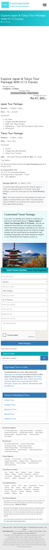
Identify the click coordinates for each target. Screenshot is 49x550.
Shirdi (31, 476)
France (41, 485)
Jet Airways (38, 430)
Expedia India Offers (11, 461)
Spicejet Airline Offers (26, 432)
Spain (25, 485)
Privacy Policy (38, 531)
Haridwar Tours (9, 405)
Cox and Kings (16, 459)
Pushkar (37, 472)
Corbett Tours (9, 400)
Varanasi (23, 472)
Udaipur (7, 474)
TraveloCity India (33, 463)
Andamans (22, 478)
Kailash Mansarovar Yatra (18, 379)
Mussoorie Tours (10, 409)
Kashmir (7, 478)
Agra (17, 472)
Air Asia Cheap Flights (27, 444)
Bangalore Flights (21, 434)
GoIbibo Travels (9, 463)
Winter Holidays (33, 93)
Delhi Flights (39, 432)
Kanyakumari (9, 386)
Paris (19, 485)
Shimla (20, 474)
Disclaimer (20, 533)
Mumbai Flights (9, 434)
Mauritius (14, 491)
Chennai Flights (34, 434)
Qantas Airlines (22, 449)
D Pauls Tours (27, 459)
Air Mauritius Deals (10, 446)
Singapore (27, 489)
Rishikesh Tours (10, 419)
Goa (6, 472)
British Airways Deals (25, 446)
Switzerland (33, 485)
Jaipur (30, 472)
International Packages (18, 93)
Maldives (29, 491)
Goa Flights (8, 436)
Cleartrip (7, 459)
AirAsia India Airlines (11, 432)
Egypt (24, 487)
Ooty (29, 478)
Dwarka (25, 383)
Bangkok (7, 493)
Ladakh (14, 478)
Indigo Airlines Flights (26, 430)
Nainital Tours (9, 414)
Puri (20, 383)
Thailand (36, 491)
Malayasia (36, 489)
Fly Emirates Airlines (26, 448)
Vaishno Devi (39, 476)
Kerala (11, 472)
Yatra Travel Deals (10, 465)
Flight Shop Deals (36, 461)
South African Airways (11, 451)
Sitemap (26, 533)
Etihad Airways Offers (11, 448)
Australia (36, 487)
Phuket (7, 491)
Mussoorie (28, 474)
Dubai (30, 487)
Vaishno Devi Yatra (35, 379)
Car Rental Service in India (35, 527)
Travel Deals (6, 22)
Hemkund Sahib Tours (12, 381)
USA (20, 493)
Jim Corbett (8, 476)
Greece (7, 487)
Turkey (18, 487)
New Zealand (9, 489)
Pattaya (14, 493)
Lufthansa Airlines (10, 449)
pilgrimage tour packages (13, 374)
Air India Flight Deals (11, 430)
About (31, 531)
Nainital (35, 474)
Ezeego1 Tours (24, 461)
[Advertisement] (24, 51)
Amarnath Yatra (27, 381)
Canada (21, 491)
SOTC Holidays (21, 463)
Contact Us (33, 533)
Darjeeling (17, 476)
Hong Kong (18, 489)
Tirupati (15, 383)
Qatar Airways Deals (36, 449)
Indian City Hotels (7, 527)
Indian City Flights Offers (20, 527)
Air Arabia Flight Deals (11, 444)
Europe (7, 485)
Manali (14, 474)
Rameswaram (34, 383)
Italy (12, 487)
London (13, 485)
